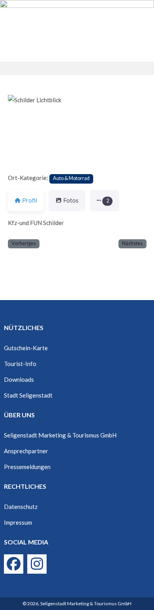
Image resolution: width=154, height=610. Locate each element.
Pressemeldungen (27, 466)
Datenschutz (21, 506)
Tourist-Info (20, 363)
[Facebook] (13, 564)
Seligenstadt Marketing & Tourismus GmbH (60, 435)
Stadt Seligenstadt (28, 395)
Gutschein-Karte (26, 347)
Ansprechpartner (26, 450)
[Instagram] (37, 564)
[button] (77, 68)
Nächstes (132, 243)
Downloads (19, 379)
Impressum (18, 522)
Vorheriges (23, 243)
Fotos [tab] (71, 200)
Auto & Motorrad (71, 178)
